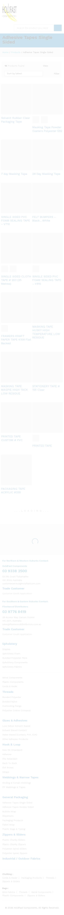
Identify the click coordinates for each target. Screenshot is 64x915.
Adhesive (6, 754)
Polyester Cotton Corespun (16, 710)
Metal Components (12, 677)
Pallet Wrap (8, 824)
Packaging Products (12, 820)
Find (58, 28)
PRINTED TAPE (42, 445)
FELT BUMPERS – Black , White (44, 218)
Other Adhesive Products (15, 739)
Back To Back (9, 763)
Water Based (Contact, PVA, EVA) (19, 734)
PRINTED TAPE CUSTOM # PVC (12, 438)
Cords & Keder (9, 686)
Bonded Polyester (11, 697)
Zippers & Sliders (13, 834)
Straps (5, 772)
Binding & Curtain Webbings (16, 783)
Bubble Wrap (9, 811)
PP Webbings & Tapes (13, 787)
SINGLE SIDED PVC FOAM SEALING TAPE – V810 (46, 280)
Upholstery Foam (11, 653)
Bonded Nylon (9, 701)
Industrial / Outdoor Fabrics (21, 858)
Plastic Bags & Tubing (13, 829)
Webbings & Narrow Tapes (20, 777)
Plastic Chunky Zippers (14, 844)
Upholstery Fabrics (12, 666)
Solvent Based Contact (14, 730)
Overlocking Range (11, 706)
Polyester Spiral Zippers (14, 853)
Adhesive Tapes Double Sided (18, 807)
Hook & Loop (11, 744)
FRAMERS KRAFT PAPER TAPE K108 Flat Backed (16, 339)
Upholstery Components (15, 662)
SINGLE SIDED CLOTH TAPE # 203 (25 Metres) (16, 280)
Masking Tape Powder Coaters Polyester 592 (47, 129)
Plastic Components (12, 682)
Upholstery (9, 643)
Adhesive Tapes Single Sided (17, 802)
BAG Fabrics (8, 892)
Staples (6, 649)
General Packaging (15, 797)
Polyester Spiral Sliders (14, 848)
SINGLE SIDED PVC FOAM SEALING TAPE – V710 (15, 220)
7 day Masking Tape (14, 173)
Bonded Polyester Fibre (14, 658)
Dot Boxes (7, 767)
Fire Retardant (9, 759)
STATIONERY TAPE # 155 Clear (46, 388)
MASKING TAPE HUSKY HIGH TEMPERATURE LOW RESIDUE (46, 332)
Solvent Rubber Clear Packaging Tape (15, 119)
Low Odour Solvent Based (16, 726)
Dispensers (8, 816)
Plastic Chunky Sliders (13, 840)
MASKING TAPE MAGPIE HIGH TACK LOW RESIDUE (14, 390)
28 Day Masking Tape (46, 173)
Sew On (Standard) (12, 750)
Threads (7, 691)
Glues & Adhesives (14, 720)
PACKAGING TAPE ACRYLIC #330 (13, 490)
